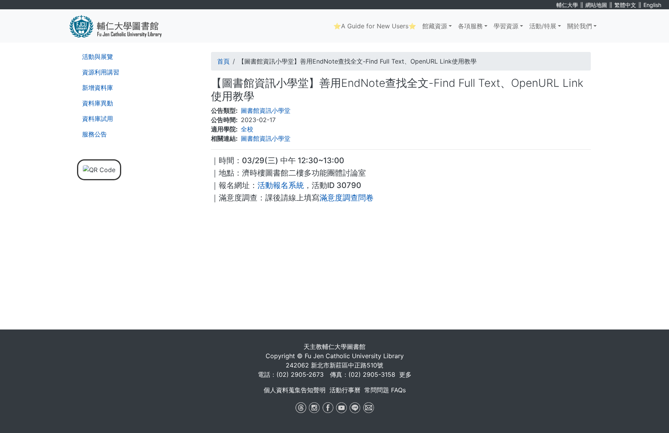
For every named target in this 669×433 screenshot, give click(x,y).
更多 (405, 374)
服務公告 (94, 134)
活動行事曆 (344, 390)
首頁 (223, 61)
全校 (247, 129)
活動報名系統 (280, 185)
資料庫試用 (97, 118)
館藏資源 (434, 26)
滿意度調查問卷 (346, 197)
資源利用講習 (100, 72)
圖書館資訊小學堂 (265, 110)
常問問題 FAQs (385, 390)
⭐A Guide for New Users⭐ (374, 26)
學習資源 (506, 26)
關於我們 (579, 26)
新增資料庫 (97, 87)
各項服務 (470, 26)
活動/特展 (542, 26)
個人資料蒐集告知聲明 (295, 390)
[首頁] (121, 26)
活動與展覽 (97, 56)
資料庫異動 (97, 103)
